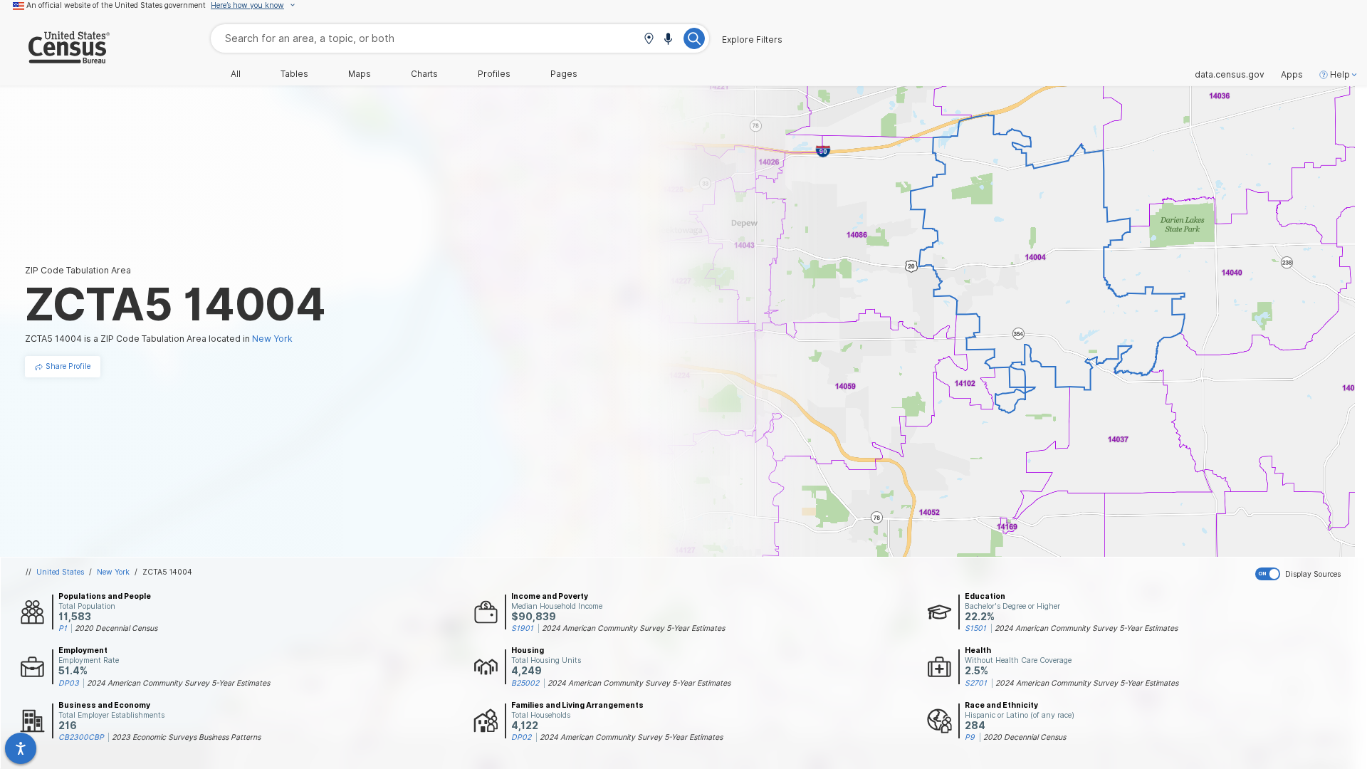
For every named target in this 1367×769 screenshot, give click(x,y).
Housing (527, 650)
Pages (563, 74)
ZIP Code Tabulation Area (78, 270)
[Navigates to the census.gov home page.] (55, 58)
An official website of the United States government (116, 5)
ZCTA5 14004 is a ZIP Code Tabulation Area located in (159, 338)
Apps (1292, 75)
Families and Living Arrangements (577, 705)
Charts (424, 74)
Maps (359, 74)
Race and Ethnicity (1001, 705)
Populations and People (104, 596)
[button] (648, 39)
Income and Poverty (549, 596)
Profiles (494, 74)
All (236, 74)
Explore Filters (752, 40)
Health (978, 650)
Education (985, 596)
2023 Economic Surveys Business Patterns (186, 737)
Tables (294, 74)
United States (60, 571)
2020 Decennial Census (116, 628)
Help (1340, 75)
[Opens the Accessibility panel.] (20, 748)
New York (113, 571)
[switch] (1308, 573)
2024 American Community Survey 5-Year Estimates (633, 628)
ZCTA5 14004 (167, 571)
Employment (83, 650)
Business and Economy (104, 705)
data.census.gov (1229, 75)
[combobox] (460, 38)
